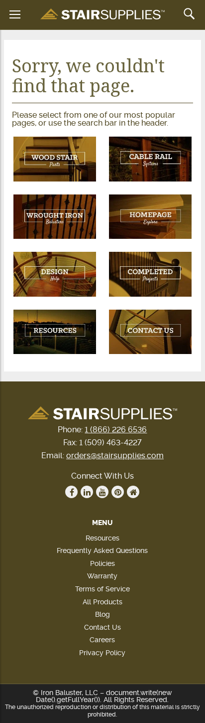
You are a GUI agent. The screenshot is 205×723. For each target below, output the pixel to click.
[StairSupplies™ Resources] (55, 332)
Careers (102, 640)
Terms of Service (102, 589)
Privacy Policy (102, 653)
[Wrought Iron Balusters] (55, 217)
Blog (102, 614)
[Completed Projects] (150, 274)
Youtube (102, 492)
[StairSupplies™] (102, 14)
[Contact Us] (150, 332)
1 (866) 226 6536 (116, 429)
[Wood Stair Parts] (55, 159)
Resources (102, 538)
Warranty (102, 576)
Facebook (71, 492)
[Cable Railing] (150, 159)
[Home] (150, 217)
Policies (102, 563)
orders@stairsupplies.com (115, 455)
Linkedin (87, 492)
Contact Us (102, 627)
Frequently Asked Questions (102, 550)
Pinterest (117, 492)
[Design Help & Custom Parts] (55, 274)
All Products (102, 602)
